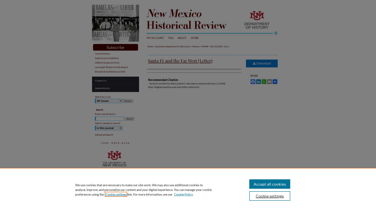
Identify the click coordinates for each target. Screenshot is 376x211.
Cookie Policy (183, 194)
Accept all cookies (270, 184)
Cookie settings (116, 194)
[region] (188, 189)
